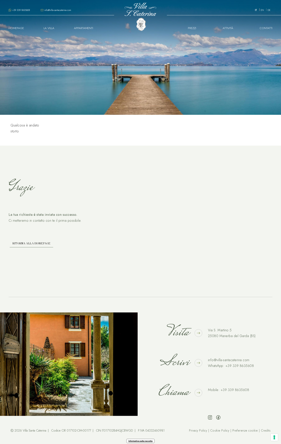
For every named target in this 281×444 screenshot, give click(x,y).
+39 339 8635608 (239, 365)
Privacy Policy (198, 430)
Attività (228, 28)
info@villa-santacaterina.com (228, 360)
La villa (49, 28)
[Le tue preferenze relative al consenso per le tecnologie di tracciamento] (274, 437)
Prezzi (192, 28)
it (256, 10)
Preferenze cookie (245, 430)
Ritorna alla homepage (31, 243)
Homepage (16, 28)
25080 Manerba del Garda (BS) (232, 335)
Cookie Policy (219, 430)
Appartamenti (83, 28)
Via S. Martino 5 (220, 330)
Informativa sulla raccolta (140, 441)
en (262, 10)
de (269, 10)
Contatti (266, 28)
